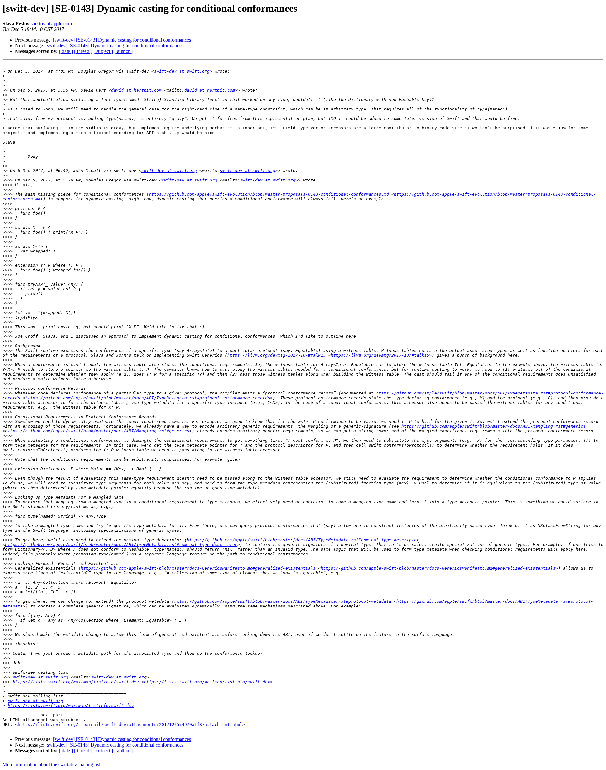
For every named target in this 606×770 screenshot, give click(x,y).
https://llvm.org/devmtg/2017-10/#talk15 (276, 355)
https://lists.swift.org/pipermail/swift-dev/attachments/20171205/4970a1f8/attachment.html (130, 724)
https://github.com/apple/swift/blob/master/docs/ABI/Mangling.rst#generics (493, 426)
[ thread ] (83, 51)
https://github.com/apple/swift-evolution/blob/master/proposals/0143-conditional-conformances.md (269, 194)
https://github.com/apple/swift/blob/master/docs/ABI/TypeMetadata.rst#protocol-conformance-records (147, 397)
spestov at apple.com (51, 23)
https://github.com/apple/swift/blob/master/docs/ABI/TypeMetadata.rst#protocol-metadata (282, 601)
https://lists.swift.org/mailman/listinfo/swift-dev (76, 681)
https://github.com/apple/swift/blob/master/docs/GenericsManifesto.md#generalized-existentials (198, 568)
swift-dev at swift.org (182, 71)
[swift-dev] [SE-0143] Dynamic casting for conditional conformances (122, 40)
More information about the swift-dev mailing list (51, 764)
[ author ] (123, 51)
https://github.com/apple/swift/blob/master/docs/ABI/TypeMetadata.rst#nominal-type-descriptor (303, 539)
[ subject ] (103, 51)
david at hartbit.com (136, 90)
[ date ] (66, 51)
